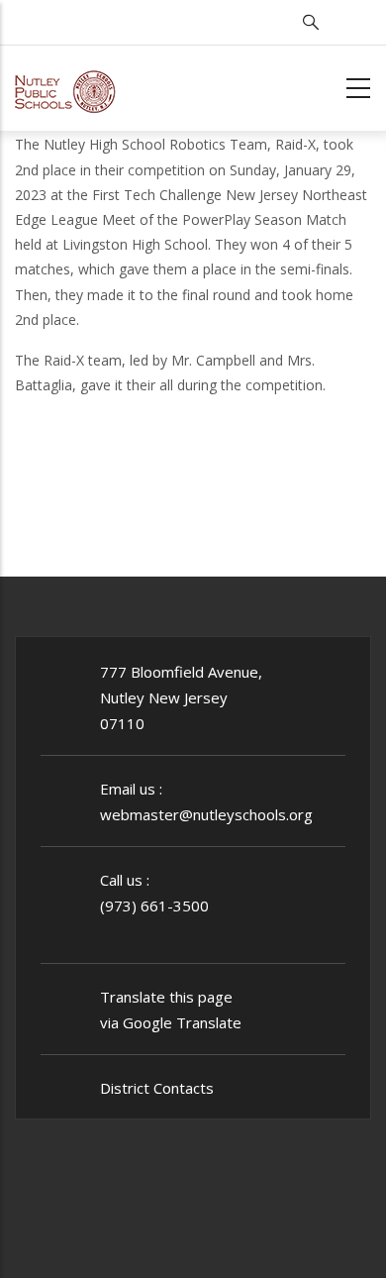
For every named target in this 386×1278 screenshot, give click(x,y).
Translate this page (166, 997)
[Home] (66, 85)
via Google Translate (170, 1022)
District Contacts (157, 1088)
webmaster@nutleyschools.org (206, 814)
